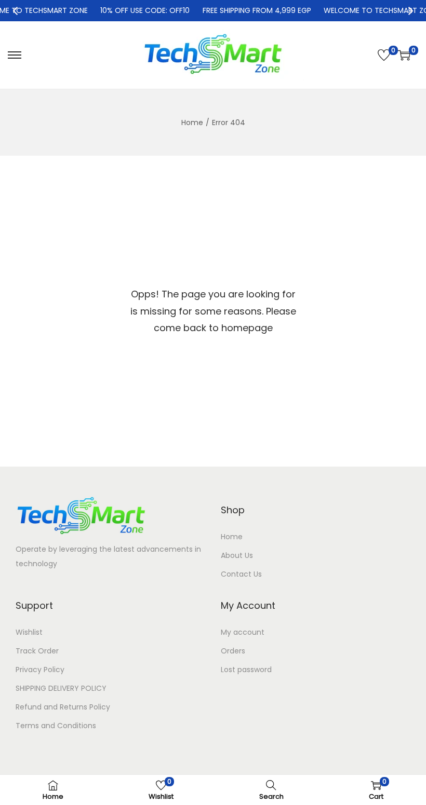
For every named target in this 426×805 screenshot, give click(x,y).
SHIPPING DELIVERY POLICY (61, 688)
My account (242, 632)
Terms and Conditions (56, 725)
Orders (233, 651)
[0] (384, 55)
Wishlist (29, 632)
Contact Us (241, 574)
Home (192, 122)
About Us (237, 555)
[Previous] (16, 11)
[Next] (410, 11)
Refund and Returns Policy (63, 707)
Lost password (246, 669)
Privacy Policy (40, 669)
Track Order (37, 651)
